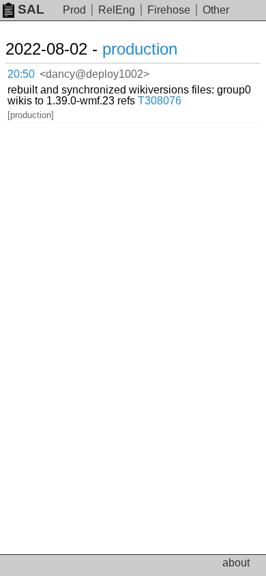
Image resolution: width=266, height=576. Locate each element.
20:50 (21, 74)
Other (216, 10)
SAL (31, 9)
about (236, 562)
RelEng (116, 10)
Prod (74, 10)
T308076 (159, 100)
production (139, 49)
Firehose (168, 10)
